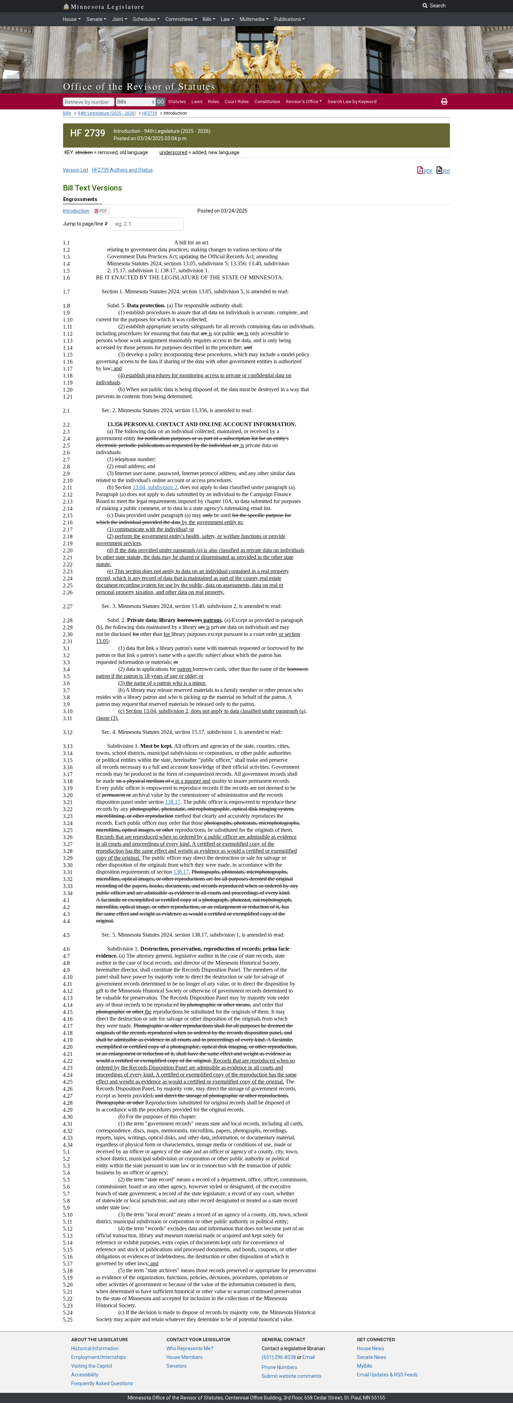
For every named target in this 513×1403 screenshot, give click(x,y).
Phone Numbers (279, 1367)
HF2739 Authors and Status (122, 170)
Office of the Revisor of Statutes (139, 86)
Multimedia (252, 19)
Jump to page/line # (85, 224)
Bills (207, 19)
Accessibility (84, 1374)
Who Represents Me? (189, 1348)
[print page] (444, 101)
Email (309, 1357)
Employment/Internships (98, 1357)
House (70, 19)
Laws (197, 101)
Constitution (267, 101)
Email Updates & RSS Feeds (387, 1374)
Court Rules (237, 101)
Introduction (76, 211)
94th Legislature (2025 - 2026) (107, 113)
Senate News (371, 1357)
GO (160, 102)
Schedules (144, 19)
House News (370, 1348)
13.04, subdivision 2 (155, 487)
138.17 (172, 802)
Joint (117, 19)
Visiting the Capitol (91, 1366)
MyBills (364, 1366)
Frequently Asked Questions (102, 1383)
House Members (184, 1357)
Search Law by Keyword (352, 101)
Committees (179, 19)
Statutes (177, 101)
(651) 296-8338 (279, 1357)
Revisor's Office (302, 101)
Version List (75, 170)
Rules (213, 101)
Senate (95, 19)
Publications (287, 19)
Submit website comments (291, 1376)
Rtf (446, 171)
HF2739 (149, 113)
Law (225, 19)
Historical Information (95, 1348)
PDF (428, 171)
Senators (176, 1366)
